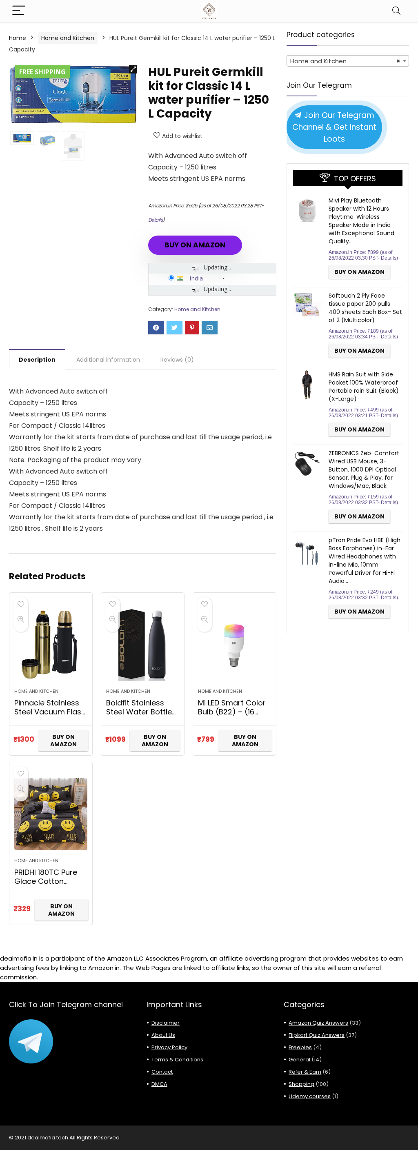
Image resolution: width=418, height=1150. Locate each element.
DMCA (159, 1084)
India (196, 278)
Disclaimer (165, 1023)
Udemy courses (310, 1096)
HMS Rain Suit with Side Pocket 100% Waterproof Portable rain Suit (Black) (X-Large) (364, 386)
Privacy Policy (169, 1047)
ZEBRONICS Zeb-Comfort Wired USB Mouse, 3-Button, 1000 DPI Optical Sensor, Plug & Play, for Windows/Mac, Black (364, 469)
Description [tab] (37, 360)
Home (17, 38)
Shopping (301, 1084)
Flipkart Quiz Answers (317, 1035)
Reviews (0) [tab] (177, 360)
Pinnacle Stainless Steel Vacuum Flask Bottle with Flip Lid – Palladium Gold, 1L (49, 716)
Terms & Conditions (177, 1059)
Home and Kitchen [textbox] (345, 61)
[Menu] (19, 11)
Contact (162, 1072)
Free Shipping (42, 71)
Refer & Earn (305, 1072)
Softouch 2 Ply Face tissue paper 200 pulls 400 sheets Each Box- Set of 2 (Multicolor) (365, 307)
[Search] (396, 11)
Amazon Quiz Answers (318, 1023)
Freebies (300, 1047)
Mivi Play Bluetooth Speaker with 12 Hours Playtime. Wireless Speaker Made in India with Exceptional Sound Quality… (361, 220)
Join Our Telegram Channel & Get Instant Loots (334, 127)
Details (155, 219)
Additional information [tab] (108, 360)
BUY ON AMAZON (195, 245)
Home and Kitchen (67, 38)
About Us (163, 1035)
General (299, 1059)
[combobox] (348, 61)
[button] (133, 69)
